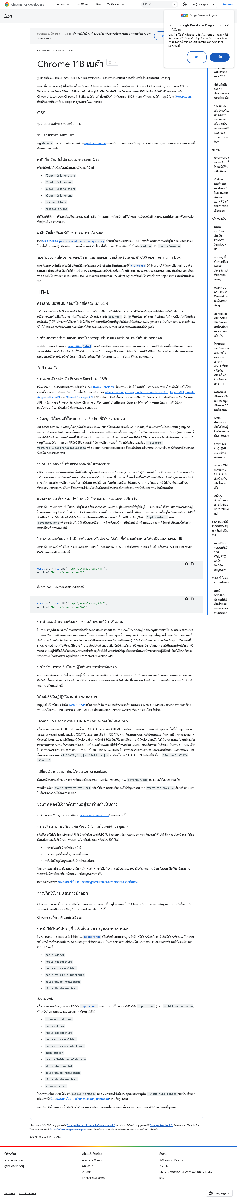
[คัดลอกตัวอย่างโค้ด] (192, 564)
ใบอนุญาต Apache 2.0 (161, 1125)
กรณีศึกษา (82, 4)
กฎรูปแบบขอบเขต (95, 143)
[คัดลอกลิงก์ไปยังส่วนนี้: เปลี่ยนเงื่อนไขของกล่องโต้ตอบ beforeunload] (111, 772)
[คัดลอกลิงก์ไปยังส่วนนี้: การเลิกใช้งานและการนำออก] (92, 893)
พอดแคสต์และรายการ (93, 1178)
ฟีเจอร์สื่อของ (73, 241)
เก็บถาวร (86, 1172)
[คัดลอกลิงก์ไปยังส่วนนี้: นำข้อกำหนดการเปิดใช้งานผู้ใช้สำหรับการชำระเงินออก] (120, 667)
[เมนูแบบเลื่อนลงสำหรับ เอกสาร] (69, 4)
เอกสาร (61, 4)
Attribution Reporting (119, 392)
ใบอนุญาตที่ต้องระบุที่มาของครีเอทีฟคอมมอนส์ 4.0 (91, 1125)
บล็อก (98, 4)
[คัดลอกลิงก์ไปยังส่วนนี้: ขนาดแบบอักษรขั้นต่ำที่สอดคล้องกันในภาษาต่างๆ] (114, 464)
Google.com (183, 97)
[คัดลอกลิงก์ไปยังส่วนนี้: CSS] (49, 113)
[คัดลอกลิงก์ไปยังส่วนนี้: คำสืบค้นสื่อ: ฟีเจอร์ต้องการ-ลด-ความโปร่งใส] (107, 233)
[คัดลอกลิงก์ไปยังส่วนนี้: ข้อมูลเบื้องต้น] (57, 999)
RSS (161, 1178)
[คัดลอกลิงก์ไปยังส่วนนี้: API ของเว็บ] (62, 368)
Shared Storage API (79, 397)
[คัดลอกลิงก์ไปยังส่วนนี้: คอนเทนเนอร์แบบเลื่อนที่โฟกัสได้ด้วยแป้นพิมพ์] (111, 303)
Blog (8, 16)
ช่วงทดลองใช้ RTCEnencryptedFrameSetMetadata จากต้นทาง (98, 882)
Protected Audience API (151, 392)
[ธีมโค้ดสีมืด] (186, 564)
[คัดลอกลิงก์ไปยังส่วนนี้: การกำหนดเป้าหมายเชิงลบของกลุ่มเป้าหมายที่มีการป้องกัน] (127, 622)
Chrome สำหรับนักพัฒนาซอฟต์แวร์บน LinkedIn (185, 1172)
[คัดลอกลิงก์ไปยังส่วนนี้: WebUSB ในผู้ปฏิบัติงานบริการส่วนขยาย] (100, 697)
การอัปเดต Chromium (94, 1160)
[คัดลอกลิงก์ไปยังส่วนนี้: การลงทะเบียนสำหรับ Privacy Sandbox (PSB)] (110, 379)
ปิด (197, 57)
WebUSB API (77, 705)
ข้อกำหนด (9, 1193)
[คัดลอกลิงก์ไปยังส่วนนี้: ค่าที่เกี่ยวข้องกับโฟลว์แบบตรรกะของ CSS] (103, 160)
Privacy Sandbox (102, 387)
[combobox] (159, 4)
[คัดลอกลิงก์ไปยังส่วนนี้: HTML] (52, 292)
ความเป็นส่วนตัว (27, 1193)
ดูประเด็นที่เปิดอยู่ (14, 1166)
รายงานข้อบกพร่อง (14, 1160)
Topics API (177, 392)
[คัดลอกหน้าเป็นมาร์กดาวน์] (110, 62)
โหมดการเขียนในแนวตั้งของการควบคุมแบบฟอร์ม (80, 1099)
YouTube (164, 1166)
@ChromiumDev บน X (172, 1160)
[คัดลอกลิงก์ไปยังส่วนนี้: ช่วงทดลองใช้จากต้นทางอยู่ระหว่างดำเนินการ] (121, 804)
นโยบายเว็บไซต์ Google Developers (67, 1129)
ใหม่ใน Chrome (116, 4)
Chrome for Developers (50, 50)
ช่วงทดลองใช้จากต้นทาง (94, 815)
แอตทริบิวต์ (79, 346)
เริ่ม (219, 57)
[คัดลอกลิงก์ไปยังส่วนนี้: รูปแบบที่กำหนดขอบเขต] (77, 135)
